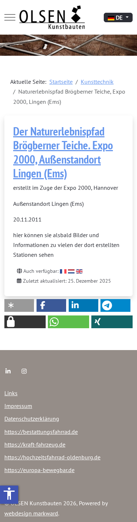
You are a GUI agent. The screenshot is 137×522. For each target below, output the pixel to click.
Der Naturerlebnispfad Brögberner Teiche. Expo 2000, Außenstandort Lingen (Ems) (63, 152)
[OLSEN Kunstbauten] (52, 17)
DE (119, 17)
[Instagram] (24, 371)
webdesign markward (31, 513)
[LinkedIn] (8, 371)
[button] (19, 305)
